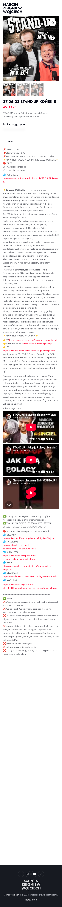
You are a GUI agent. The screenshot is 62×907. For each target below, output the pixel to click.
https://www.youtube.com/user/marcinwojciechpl (33, 340)
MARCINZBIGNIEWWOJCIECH (31, 884)
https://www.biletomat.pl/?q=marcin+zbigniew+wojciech (30, 576)
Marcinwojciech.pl (12, 894)
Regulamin (31, 899)
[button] (52, 22)
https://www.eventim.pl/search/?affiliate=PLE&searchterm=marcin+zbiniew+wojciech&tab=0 (30, 588)
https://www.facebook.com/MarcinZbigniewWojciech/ (29, 350)
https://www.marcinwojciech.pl (37, 343)
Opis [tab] (10, 141)
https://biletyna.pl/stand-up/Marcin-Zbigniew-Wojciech (29, 538)
